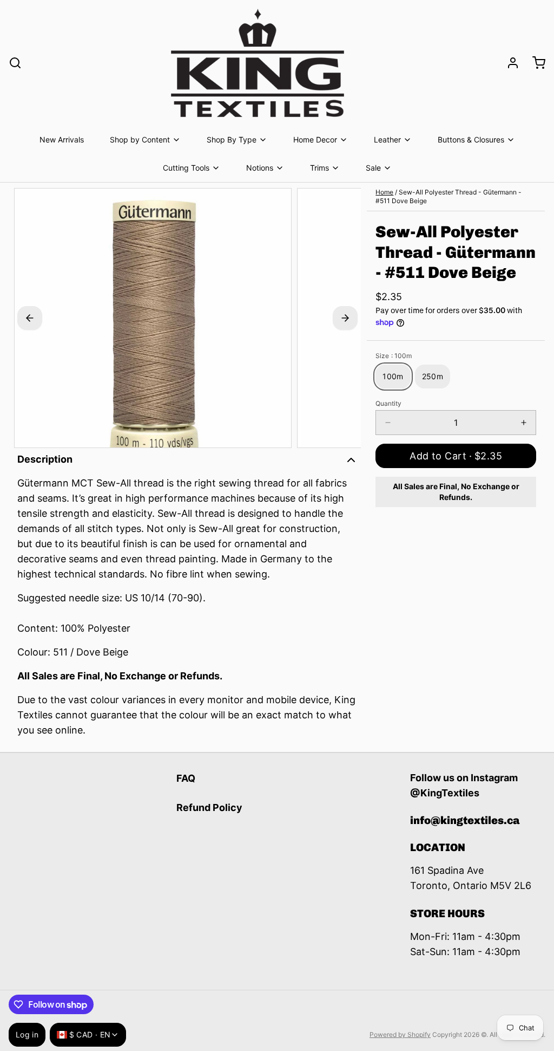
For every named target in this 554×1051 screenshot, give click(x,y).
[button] (455, 456)
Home (384, 192)
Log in (27, 1034)
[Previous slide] (29, 318)
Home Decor (315, 139)
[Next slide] (345, 318)
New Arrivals (61, 139)
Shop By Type (231, 139)
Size (393, 356)
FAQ (185, 778)
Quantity (388, 403)
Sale (373, 167)
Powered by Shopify (400, 1034)
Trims (319, 167)
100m (392, 376)
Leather (387, 139)
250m (432, 376)
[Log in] (508, 62)
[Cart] (534, 62)
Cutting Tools (186, 167)
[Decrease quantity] (388, 422)
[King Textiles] (257, 63)
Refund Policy (209, 807)
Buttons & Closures (471, 139)
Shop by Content (140, 139)
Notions (259, 167)
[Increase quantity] (524, 422)
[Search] (15, 62)
